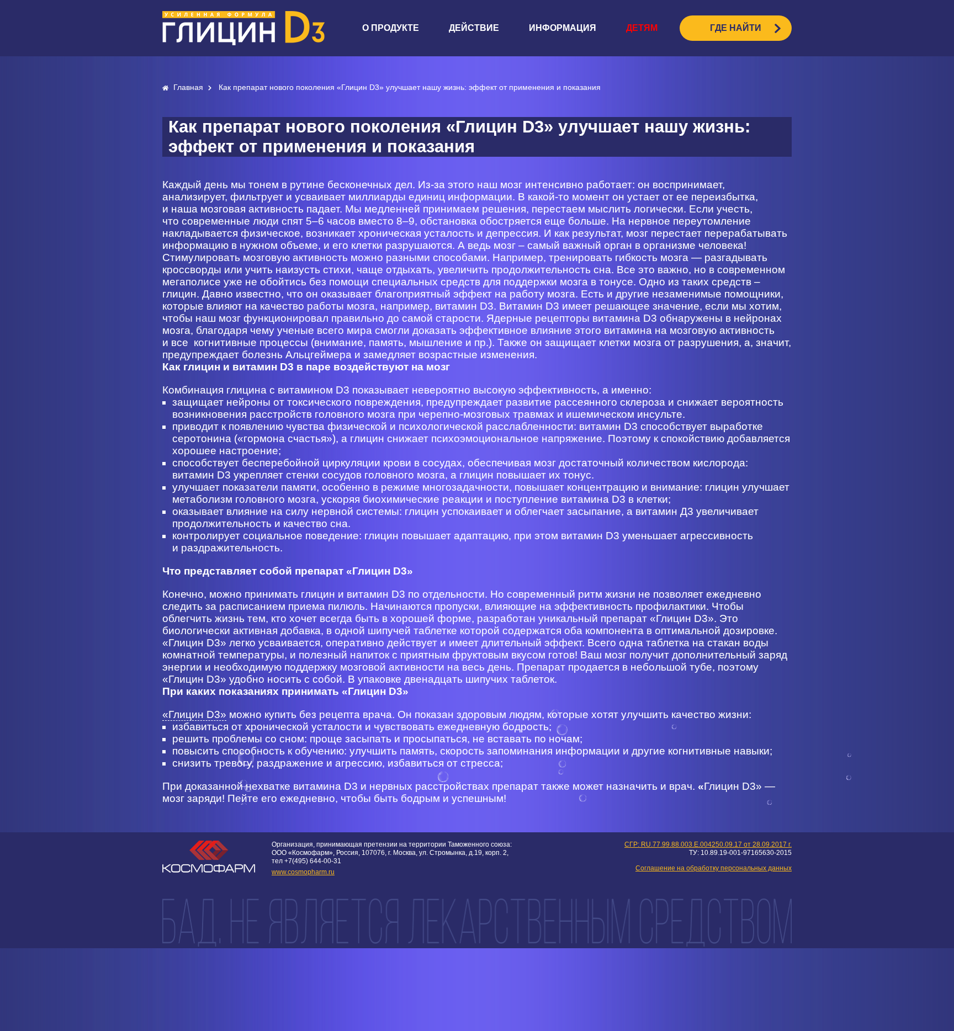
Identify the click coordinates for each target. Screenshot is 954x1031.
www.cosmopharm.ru (303, 872)
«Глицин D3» (194, 714)
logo (243, 28)
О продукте (390, 28)
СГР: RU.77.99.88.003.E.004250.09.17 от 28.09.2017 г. (708, 844)
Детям (642, 28)
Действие (474, 28)
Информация (562, 28)
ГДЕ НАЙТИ (735, 28)
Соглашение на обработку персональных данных (713, 868)
